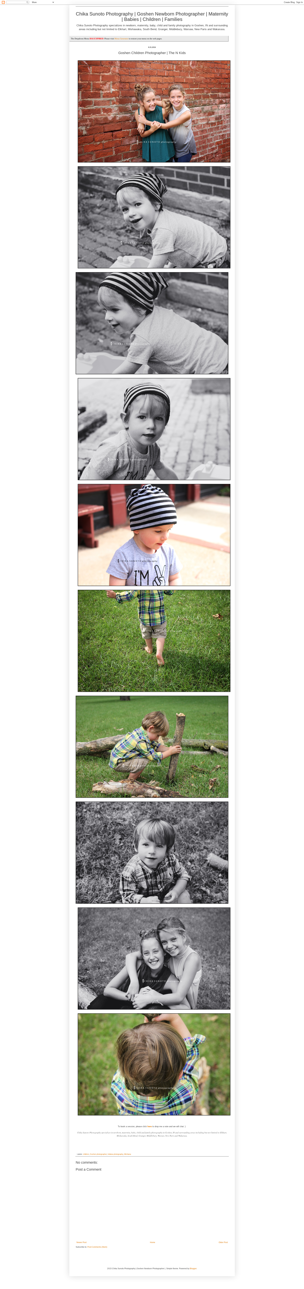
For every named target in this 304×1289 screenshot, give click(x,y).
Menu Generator (121, 38)
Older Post (223, 1242)
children (86, 1154)
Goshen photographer (98, 1154)
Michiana (127, 1154)
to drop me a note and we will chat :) (166, 1126)
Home (152, 1242)
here (149, 1126)
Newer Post (81, 1242)
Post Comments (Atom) (97, 1247)
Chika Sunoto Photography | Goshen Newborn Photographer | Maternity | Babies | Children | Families (152, 16)
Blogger (193, 1268)
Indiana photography (115, 1154)
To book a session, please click (132, 1126)
